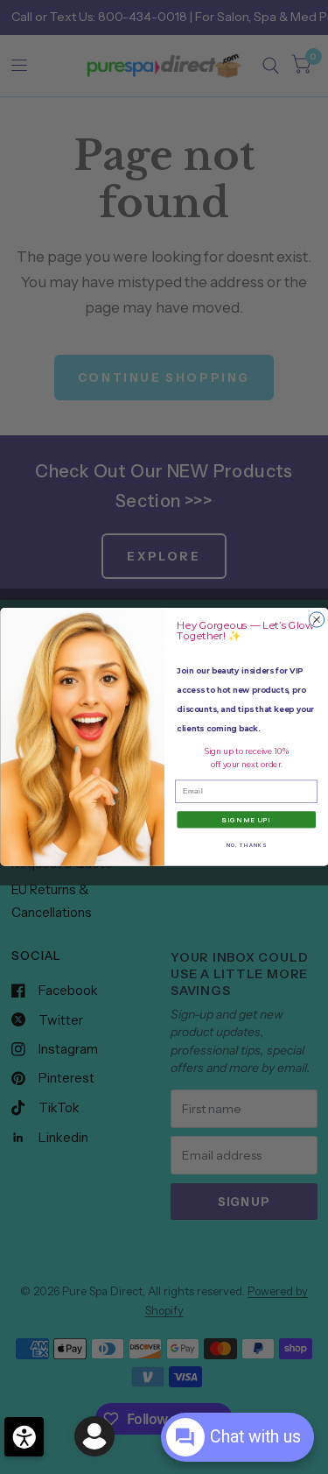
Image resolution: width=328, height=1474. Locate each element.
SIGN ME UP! (246, 820)
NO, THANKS (246, 844)
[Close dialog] (316, 619)
